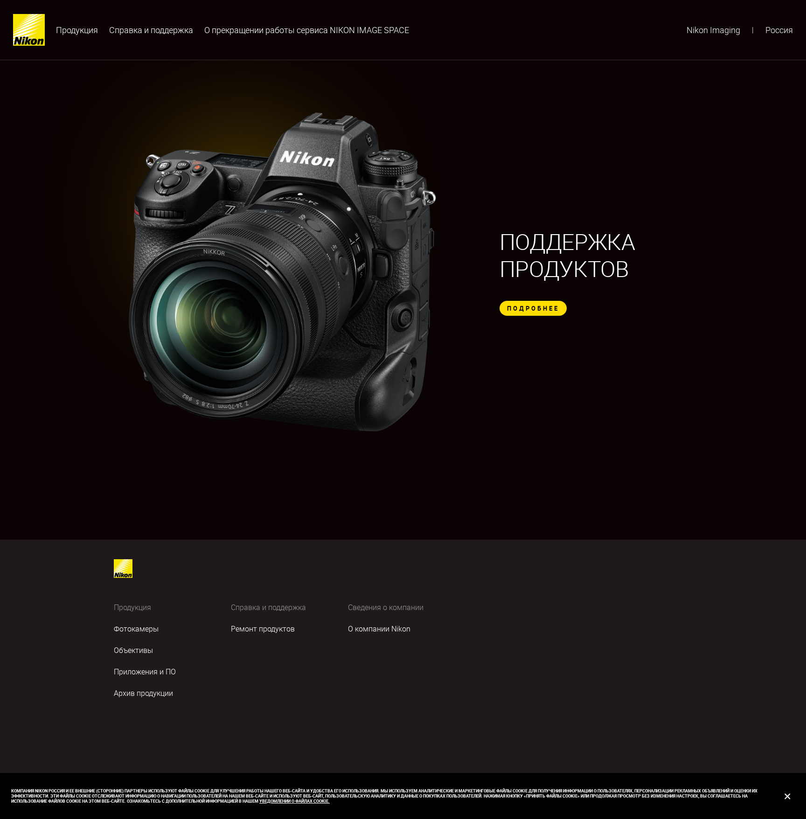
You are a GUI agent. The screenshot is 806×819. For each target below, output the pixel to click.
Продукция (77, 29)
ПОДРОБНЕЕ (533, 308)
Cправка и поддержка (151, 29)
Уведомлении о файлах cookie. (294, 801)
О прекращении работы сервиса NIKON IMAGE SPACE (306, 29)
